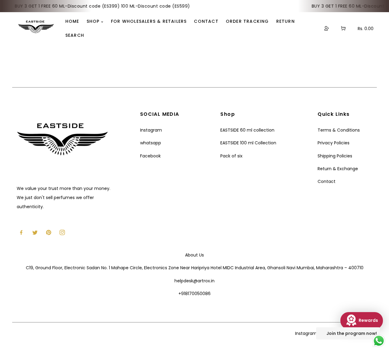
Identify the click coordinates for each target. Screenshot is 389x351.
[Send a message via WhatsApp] (379, 341)
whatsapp (150, 143)
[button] (343, 28)
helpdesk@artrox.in (194, 281)
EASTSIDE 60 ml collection (247, 130)
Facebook (150, 156)
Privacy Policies (333, 143)
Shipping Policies (335, 156)
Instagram (151, 130)
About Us (194, 255)
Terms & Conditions (339, 130)
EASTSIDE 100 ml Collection (248, 143)
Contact (327, 181)
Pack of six (231, 156)
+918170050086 (194, 294)
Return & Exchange (338, 169)
